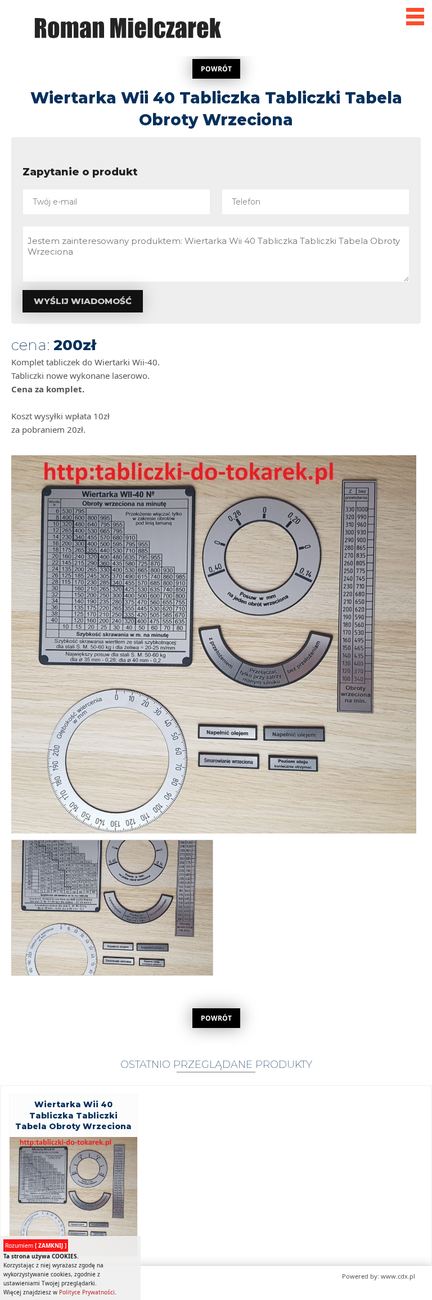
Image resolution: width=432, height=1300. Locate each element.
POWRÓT (216, 69)
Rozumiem (35, 1245)
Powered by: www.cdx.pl (378, 1276)
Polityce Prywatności (87, 1292)
